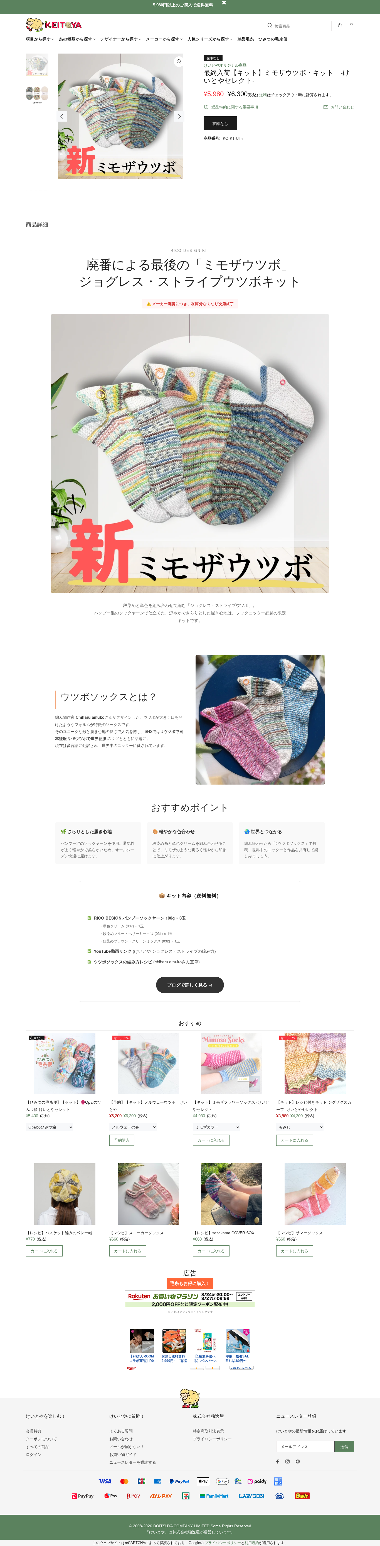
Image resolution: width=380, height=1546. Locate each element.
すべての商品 (37, 1446)
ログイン (33, 1454)
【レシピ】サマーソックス (299, 1233)
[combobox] (298, 26)
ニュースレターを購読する (132, 1462)
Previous (61, 116)
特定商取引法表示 (208, 1431)
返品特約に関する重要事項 (234, 107)
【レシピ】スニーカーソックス (136, 1233)
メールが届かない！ (126, 1446)
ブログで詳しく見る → (190, 984)
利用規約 (252, 1543)
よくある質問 (121, 1431)
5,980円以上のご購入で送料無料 (183, 5)
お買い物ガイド (123, 1454)
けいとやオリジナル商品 (225, 65)
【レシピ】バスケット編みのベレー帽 (59, 1233)
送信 (344, 1446)
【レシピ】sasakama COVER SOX (223, 1233)
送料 (263, 95)
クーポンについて (41, 1439)
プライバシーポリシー (212, 1439)
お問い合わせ (342, 107)
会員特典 (33, 1431)
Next (179, 116)
